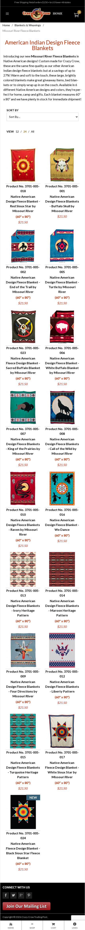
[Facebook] (6, 895)
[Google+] (21, 895)
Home (6, 25)
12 (17, 131)
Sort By (12, 110)
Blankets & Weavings (28, 25)
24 (24, 131)
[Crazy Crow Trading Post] (42, 13)
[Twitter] (13, 895)
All (32, 131)
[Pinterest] (29, 895)
